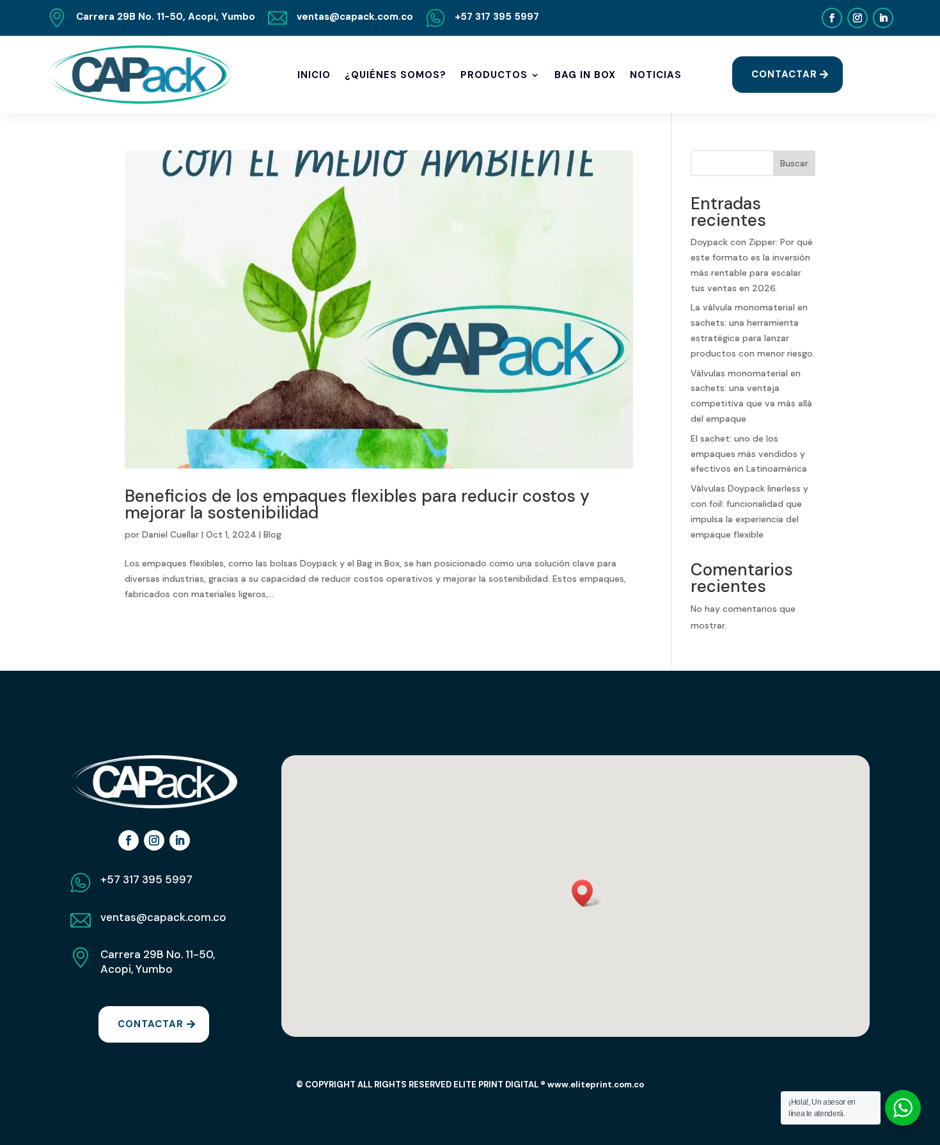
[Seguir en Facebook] (832, 18)
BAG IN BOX (585, 74)
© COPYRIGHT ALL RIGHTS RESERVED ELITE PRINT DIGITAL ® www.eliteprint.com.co (470, 1084)
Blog (272, 534)
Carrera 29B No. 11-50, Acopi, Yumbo (157, 962)
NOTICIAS (656, 74)
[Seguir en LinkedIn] (883, 18)
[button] (586, 893)
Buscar (794, 163)
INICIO (314, 74)
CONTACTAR (784, 74)
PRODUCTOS (494, 74)
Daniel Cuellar (170, 534)
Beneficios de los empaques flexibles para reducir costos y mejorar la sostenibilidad (357, 504)
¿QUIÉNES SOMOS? (395, 74)
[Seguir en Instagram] (857, 18)
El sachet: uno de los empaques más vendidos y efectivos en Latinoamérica (749, 454)
